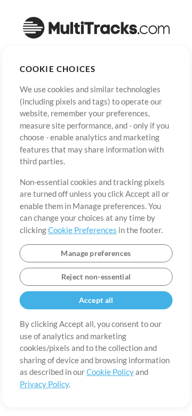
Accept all (96, 300)
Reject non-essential (96, 276)
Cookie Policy (110, 372)
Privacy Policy (44, 384)
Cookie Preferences (82, 230)
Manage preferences (96, 253)
